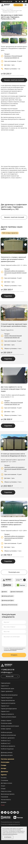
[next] (25, 244)
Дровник (4, 591)
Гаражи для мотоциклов (8, 703)
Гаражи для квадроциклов (9, 708)
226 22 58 (7, 670)
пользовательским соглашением (10, 650)
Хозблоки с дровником (8, 738)
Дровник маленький (16, 591)
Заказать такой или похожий (14, 80)
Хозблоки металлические (8, 735)
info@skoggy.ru (6, 672)
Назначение (4, 797)
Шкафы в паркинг (6, 720)
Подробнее (8, 296)
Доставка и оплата (6, 783)
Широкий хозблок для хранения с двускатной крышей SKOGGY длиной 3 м (15, 469)
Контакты (3, 777)
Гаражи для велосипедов (8, 717)
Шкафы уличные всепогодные (10, 726)
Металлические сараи (7, 688)
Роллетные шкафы (6, 723)
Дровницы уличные (6, 752)
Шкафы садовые (6, 729)
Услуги (3, 786)
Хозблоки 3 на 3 (5, 740)
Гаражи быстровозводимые (9, 695)
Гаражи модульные (6, 698)
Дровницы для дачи (7, 755)
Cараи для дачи (5, 683)
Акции (3, 805)
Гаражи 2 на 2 (5, 706)
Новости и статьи (6, 791)
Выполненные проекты (7, 794)
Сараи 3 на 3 (5, 686)
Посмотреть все (14, 572)
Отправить (14, 655)
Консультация (18, 5)
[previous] (2, 244)
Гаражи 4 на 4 (5, 711)
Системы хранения (7, 759)
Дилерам (3, 802)
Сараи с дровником (7, 691)
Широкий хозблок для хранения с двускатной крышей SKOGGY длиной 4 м (15, 272)
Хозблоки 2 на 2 (5, 743)
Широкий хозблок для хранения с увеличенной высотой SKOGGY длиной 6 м (14, 538)
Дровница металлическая (9, 605)
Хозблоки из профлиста (8, 746)
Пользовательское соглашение (10, 822)
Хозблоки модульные (7, 749)
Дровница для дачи (7, 596)
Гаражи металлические (8, 700)
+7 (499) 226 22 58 (6, 1)
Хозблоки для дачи (6, 732)
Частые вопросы (6, 799)
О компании (4, 780)
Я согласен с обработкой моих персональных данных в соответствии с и (14, 649)
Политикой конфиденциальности (9, 834)
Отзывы (3, 788)
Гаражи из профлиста (7, 714)
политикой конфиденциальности (16, 649)
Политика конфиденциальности (10, 824)
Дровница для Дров (8, 600)
